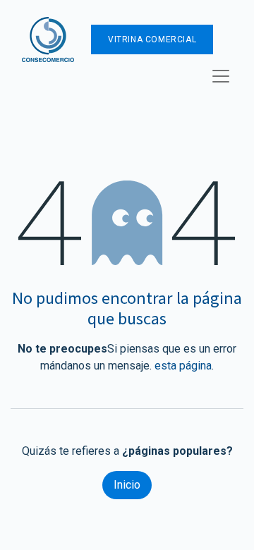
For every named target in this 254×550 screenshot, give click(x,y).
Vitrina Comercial (152, 39)
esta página (183, 365)
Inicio (127, 484)
